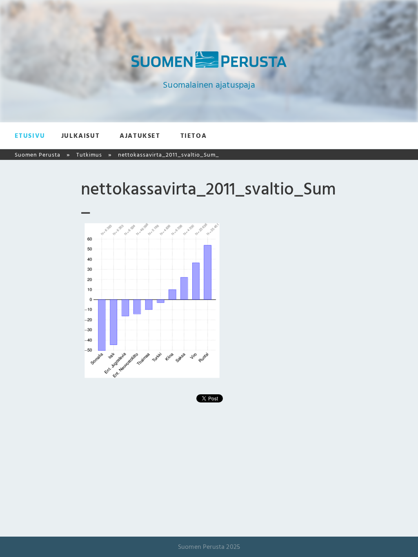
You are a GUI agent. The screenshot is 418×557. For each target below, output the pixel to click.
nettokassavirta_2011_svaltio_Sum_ (168, 154)
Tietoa (193, 135)
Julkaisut (80, 135)
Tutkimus (89, 154)
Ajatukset (140, 135)
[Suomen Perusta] (209, 65)
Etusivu (30, 135)
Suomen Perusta (37, 154)
